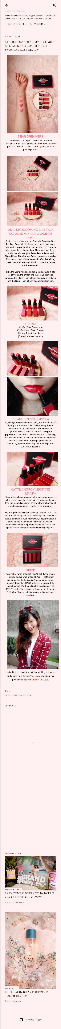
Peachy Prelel (15, 10)
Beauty (31, 24)
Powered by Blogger (33, 1020)
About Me (19, 24)
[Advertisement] (30, 814)
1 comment (16, 1001)
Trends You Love (31, 676)
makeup (21, 695)
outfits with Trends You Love (34, 680)
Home (8, 24)
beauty (14, 695)
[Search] (54, 5)
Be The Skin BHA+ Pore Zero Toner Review (26, 994)
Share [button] (7, 691)
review (29, 695)
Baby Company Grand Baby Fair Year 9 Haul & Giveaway (30, 895)
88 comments (18, 902)
